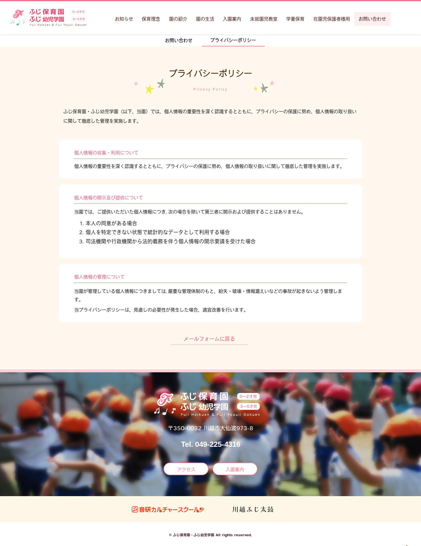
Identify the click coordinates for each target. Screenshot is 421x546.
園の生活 (205, 19)
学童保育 (295, 19)
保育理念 (151, 19)
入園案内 (232, 19)
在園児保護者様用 (331, 19)
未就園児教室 (264, 19)
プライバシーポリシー (233, 40)
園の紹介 (178, 19)
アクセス (186, 469)
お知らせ (124, 19)
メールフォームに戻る (209, 338)
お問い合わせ (372, 19)
